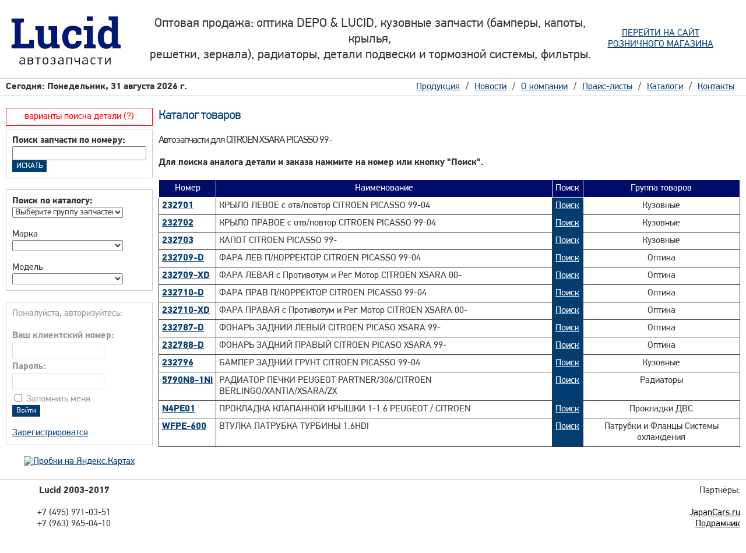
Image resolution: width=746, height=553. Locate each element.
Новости (490, 86)
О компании (544, 86)
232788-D (183, 345)
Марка (25, 234)
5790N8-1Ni (187, 380)
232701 (177, 205)
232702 (177, 223)
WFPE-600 (184, 426)
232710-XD (186, 310)
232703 (177, 240)
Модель (27, 267)
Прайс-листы (607, 86)
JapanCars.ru (714, 512)
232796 (177, 363)
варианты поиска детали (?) (79, 116)
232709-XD (186, 275)
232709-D (183, 258)
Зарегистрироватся (50, 433)
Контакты (716, 86)
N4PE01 (178, 409)
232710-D (183, 293)
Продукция (438, 86)
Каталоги (665, 86)
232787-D (183, 328)
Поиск (567, 205)
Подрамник (717, 524)
